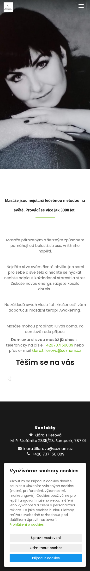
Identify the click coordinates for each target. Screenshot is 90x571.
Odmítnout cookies (46, 547)
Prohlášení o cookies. (27, 524)
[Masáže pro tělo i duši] (8, 7)
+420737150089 (58, 345)
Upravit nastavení (46, 537)
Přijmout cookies (46, 558)
